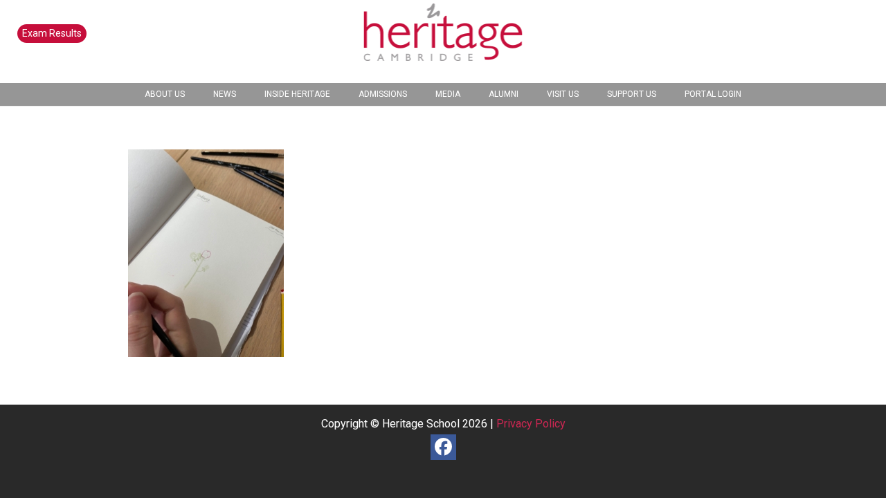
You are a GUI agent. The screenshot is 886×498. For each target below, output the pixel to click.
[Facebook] (443, 447)
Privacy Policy (531, 423)
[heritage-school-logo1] (443, 41)
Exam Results (52, 33)
